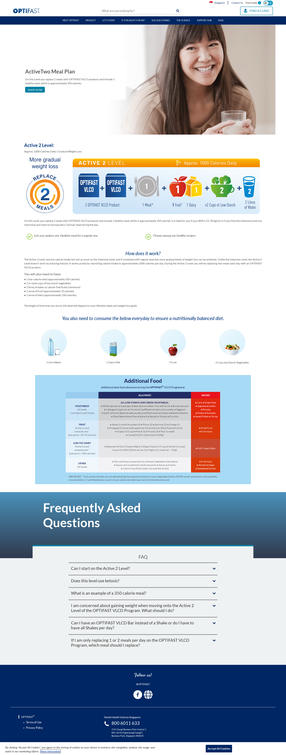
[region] (143, 748)
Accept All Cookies (219, 748)
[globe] (148, 694)
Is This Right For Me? (133, 20)
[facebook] (138, 694)
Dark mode (251, 2)
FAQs (220, 20)
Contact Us (237, 2)
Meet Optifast (71, 20)
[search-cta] (178, 10)
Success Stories (161, 20)
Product (91, 20)
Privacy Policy (34, 727)
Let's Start (108, 20)
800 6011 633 (126, 723)
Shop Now (35, 89)
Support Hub (204, 20)
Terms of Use (34, 722)
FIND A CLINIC (260, 11)
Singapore (219, 2)
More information (50, 751)
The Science (183, 20)
